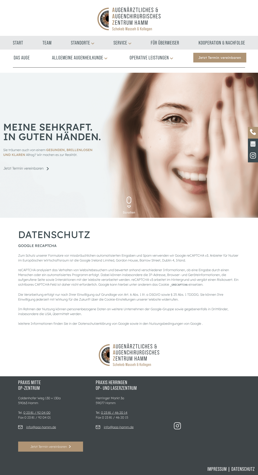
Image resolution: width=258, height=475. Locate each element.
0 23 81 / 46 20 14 (114, 413)
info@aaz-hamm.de (41, 427)
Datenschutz (243, 469)
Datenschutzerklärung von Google (104, 324)
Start (18, 43)
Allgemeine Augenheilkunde (77, 57)
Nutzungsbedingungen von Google (175, 324)
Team (47, 43)
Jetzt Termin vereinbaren (219, 58)
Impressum (217, 469)
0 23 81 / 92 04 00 (36, 413)
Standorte (80, 43)
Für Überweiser (165, 43)
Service (120, 43)
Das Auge (22, 57)
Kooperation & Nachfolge (222, 43)
